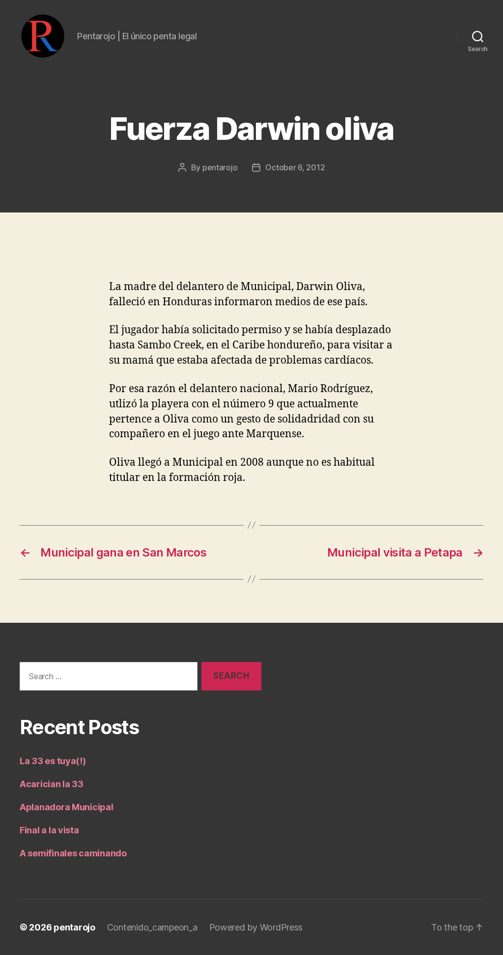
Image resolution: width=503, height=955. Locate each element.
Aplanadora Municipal (66, 807)
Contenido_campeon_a (152, 927)
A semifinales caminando (73, 853)
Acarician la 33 (52, 784)
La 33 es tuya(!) (53, 761)
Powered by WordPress (256, 927)
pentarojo (220, 167)
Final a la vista (49, 830)
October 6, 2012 (295, 167)
